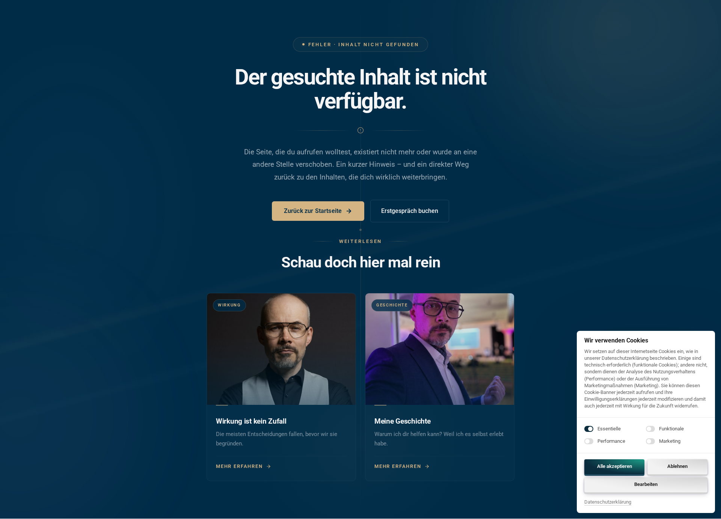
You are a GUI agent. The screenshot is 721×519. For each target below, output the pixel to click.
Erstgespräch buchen (409, 210)
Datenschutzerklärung (607, 502)
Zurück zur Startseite (313, 210)
